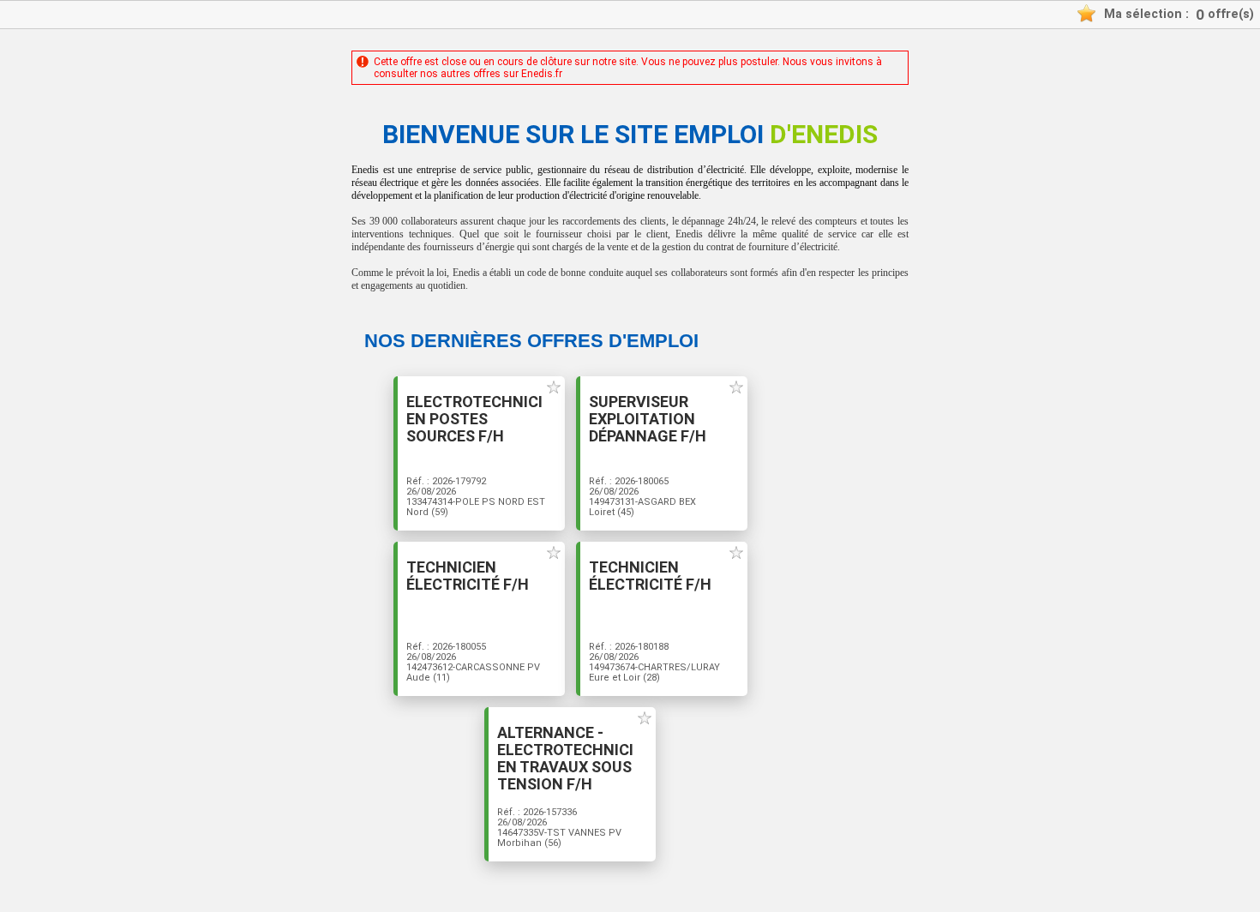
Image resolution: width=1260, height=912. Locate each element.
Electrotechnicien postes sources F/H (474, 419)
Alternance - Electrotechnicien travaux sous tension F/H (565, 758)
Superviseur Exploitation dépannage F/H (647, 419)
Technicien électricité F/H (467, 576)
